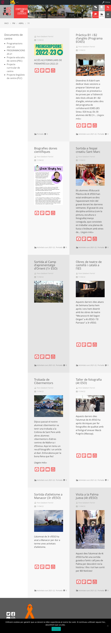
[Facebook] (13, 614)
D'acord (56, 629)
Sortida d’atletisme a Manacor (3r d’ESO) (48, 496)
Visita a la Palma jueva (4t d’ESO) (87, 496)
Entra (107, 2)
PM (13, 23)
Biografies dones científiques (45, 150)
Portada (40, 134)
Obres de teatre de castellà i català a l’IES (89, 265)
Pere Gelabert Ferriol (45, 36)
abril (21, 23)
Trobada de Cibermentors (43, 381)
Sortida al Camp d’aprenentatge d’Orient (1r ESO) (45, 265)
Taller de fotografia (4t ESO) (89, 381)
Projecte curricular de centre (13, 68)
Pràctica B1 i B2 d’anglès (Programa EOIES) (89, 38)
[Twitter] (8, 614)
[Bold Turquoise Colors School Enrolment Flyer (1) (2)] (48, 49)
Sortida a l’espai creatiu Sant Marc (88, 150)
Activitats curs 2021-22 (88, 134)
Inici (6, 23)
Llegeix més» (87, 232)
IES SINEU (7, 11)
